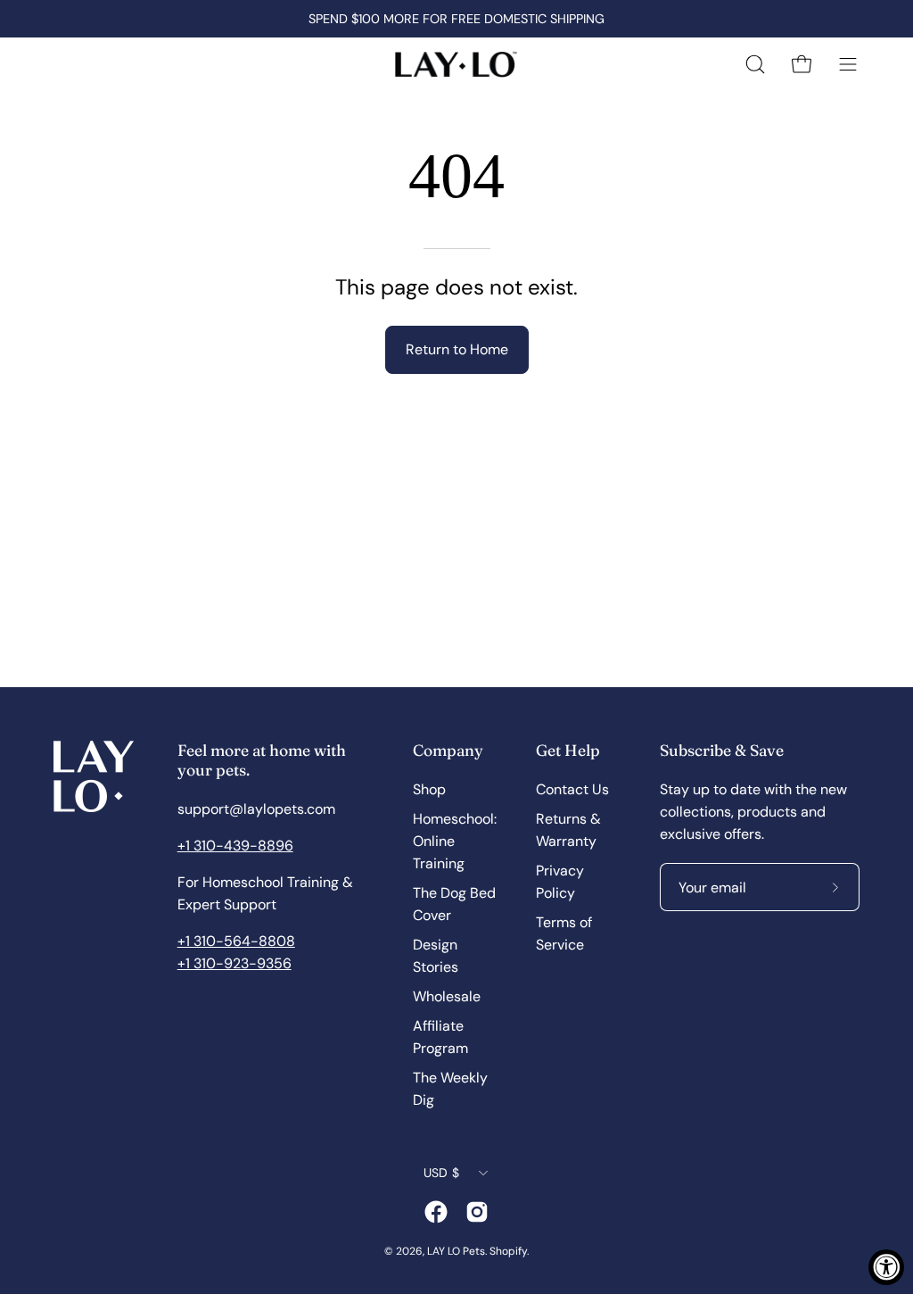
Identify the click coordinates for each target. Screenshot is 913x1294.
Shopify (508, 1251)
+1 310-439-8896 (235, 845)
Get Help (568, 750)
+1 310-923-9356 (234, 963)
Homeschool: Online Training (455, 841)
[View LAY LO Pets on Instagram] (477, 1212)
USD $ (441, 1173)
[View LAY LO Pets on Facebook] (436, 1212)
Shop (429, 789)
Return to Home (457, 349)
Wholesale (447, 996)
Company (448, 750)
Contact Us (572, 789)
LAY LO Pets (456, 1251)
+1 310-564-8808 (236, 941)
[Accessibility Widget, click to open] (886, 1267)
